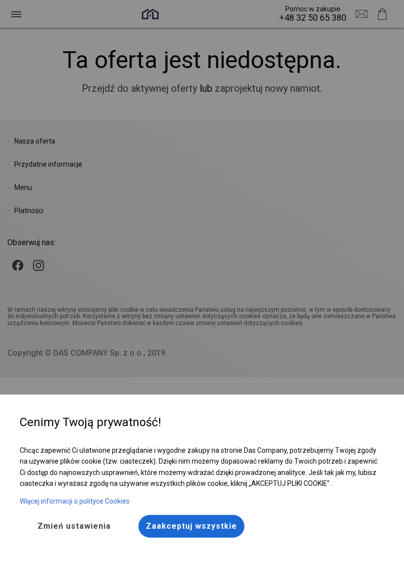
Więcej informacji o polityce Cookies (75, 501)
